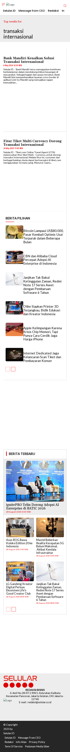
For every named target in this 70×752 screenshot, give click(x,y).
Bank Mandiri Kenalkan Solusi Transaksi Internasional (28, 60)
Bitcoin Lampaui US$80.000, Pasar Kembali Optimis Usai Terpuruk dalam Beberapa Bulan (43, 236)
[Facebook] (5, 685)
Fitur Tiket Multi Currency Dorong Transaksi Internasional (32, 143)
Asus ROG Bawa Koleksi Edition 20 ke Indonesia (19, 543)
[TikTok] (18, 685)
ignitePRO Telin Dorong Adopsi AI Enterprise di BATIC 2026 (32, 506)
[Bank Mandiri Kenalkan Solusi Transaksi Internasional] (34, 106)
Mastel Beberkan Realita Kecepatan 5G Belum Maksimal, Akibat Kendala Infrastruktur (50, 546)
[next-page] (13, 369)
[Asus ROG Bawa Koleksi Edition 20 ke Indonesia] (20, 527)
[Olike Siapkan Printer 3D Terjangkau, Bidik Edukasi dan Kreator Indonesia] (14, 308)
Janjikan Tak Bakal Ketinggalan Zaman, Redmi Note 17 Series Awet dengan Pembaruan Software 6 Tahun (42, 284)
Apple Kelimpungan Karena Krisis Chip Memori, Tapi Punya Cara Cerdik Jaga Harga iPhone (42, 333)
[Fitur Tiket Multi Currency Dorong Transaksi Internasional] (34, 186)
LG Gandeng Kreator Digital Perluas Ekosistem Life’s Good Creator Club (19, 588)
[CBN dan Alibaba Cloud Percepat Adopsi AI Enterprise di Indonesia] (14, 257)
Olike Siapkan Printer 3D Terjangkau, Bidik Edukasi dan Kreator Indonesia (41, 310)
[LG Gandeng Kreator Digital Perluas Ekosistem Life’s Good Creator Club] (20, 571)
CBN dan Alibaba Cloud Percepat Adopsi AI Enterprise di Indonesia (40, 260)
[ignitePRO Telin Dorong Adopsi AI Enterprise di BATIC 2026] (35, 481)
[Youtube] (31, 685)
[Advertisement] (35, 419)
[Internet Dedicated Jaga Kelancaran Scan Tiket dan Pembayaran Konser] (14, 354)
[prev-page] (8, 369)
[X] (24, 685)
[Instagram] (12, 685)
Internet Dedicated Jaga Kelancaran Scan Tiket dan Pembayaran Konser (42, 357)
